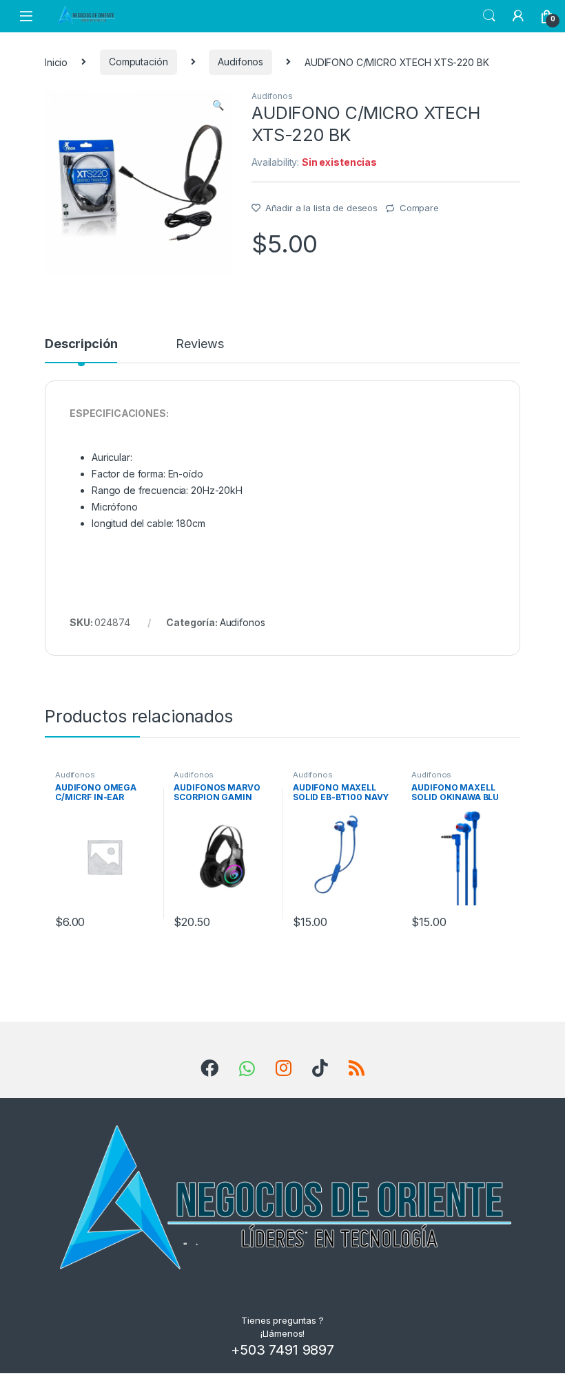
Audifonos (240, 61)
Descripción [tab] (81, 344)
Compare (419, 207)
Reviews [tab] (199, 344)
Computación (138, 61)
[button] (218, 105)
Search (489, 15)
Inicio (56, 61)
